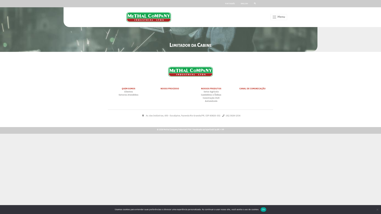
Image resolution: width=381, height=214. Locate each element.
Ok (263, 209)
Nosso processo (170, 88)
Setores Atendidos (128, 94)
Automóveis (211, 101)
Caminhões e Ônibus (211, 94)
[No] (377, 209)
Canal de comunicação (252, 88)
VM (222, 129)
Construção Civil (211, 98)
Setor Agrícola (211, 91)
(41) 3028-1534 (233, 115)
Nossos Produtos (211, 88)
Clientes (128, 91)
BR (218, 129)
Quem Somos (128, 88)
